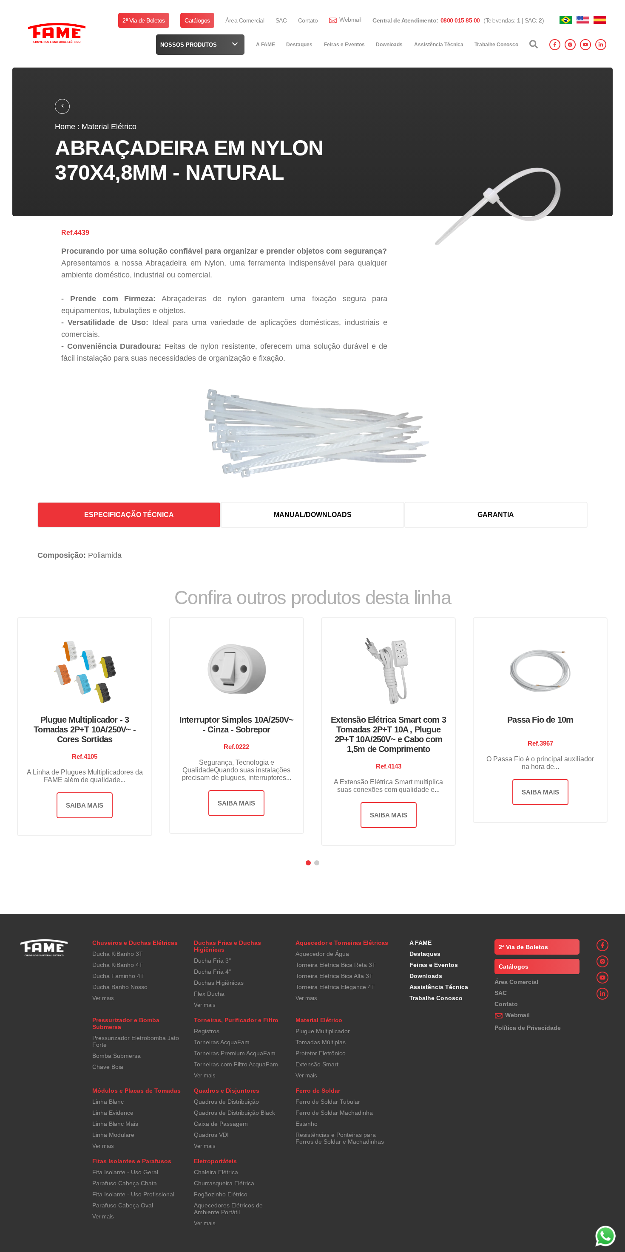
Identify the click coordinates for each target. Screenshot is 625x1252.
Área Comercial (244, 20)
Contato (308, 20)
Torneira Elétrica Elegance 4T (335, 987)
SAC (281, 20)
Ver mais (103, 998)
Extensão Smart (316, 1064)
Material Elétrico (318, 1020)
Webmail (350, 19)
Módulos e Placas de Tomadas (136, 1090)
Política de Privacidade (527, 1027)
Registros (206, 1031)
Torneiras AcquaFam (222, 1042)
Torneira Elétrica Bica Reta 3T (335, 964)
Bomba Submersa (116, 1055)
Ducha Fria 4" (212, 971)
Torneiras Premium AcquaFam (235, 1053)
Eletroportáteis (215, 1161)
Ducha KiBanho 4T (117, 964)
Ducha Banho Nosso (120, 987)
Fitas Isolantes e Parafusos (131, 1161)
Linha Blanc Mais (115, 1123)
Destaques (299, 45)
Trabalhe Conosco (496, 45)
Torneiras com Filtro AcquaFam (236, 1064)
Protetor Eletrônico (320, 1053)
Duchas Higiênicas (219, 982)
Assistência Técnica (438, 45)
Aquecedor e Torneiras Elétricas (341, 942)
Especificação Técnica (129, 514)
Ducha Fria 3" (212, 960)
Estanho (306, 1123)
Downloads (389, 45)
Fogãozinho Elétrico (220, 1194)
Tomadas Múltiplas (320, 1042)
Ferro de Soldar (317, 1090)
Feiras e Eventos (344, 45)
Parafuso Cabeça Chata (124, 1183)
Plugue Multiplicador (322, 1031)
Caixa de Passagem (221, 1123)
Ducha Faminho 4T (118, 975)
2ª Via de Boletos (143, 20)
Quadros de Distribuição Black (234, 1112)
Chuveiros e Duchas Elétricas (135, 942)
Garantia (495, 514)
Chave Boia (107, 1066)
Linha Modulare (113, 1134)
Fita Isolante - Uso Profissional (133, 1194)
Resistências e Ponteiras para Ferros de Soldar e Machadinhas (339, 1138)
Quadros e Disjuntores (226, 1090)
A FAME (265, 45)
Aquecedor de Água (322, 953)
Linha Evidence (113, 1112)
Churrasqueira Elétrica (224, 1183)
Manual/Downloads (313, 514)
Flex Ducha (209, 993)
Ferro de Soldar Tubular (327, 1101)
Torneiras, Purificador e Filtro (236, 1020)
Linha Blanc (108, 1101)
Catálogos (197, 20)
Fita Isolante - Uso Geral (125, 1172)
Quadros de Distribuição (226, 1101)
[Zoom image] (506, 208)
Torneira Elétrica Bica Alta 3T (334, 975)
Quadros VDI (211, 1134)
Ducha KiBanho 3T (117, 953)
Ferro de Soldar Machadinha (334, 1112)
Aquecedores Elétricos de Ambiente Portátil (228, 1208)
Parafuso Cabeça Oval (122, 1205)
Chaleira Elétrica (216, 1172)
